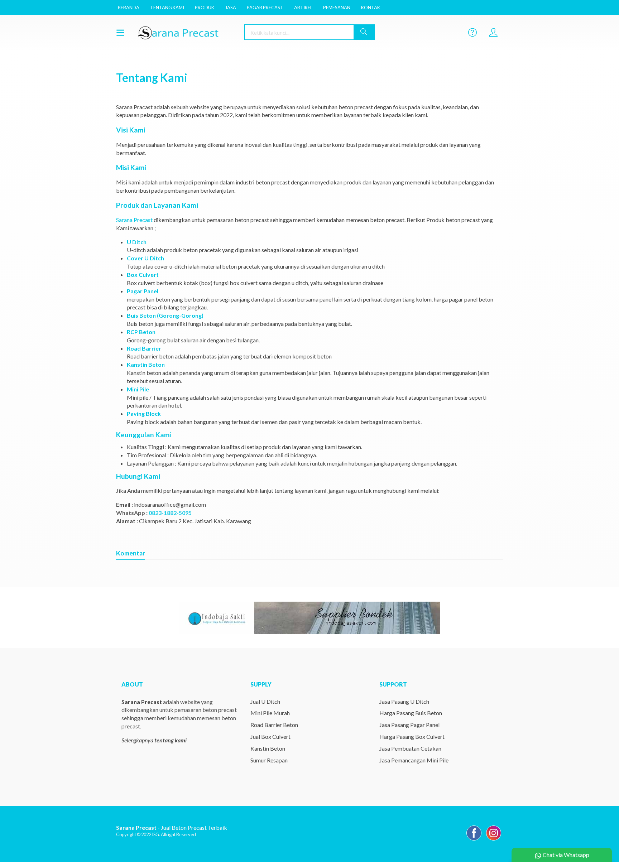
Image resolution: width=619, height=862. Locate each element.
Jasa (230, 7)
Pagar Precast (265, 7)
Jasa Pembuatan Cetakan (410, 748)
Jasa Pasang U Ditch (404, 701)
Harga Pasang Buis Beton (410, 712)
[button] (364, 32)
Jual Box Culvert (270, 736)
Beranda (128, 7)
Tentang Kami (167, 7)
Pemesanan (336, 7)
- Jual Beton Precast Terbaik (171, 827)
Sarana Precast (134, 219)
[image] (186, 32)
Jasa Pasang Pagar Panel (409, 724)
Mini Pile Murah (270, 712)
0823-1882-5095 (170, 512)
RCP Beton (141, 331)
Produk (204, 7)
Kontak (370, 7)
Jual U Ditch (265, 701)
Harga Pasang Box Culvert (412, 736)
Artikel (303, 7)
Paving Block (144, 413)
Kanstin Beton (267, 748)
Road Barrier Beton (274, 724)
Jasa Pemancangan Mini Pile (413, 760)
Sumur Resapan (269, 760)
